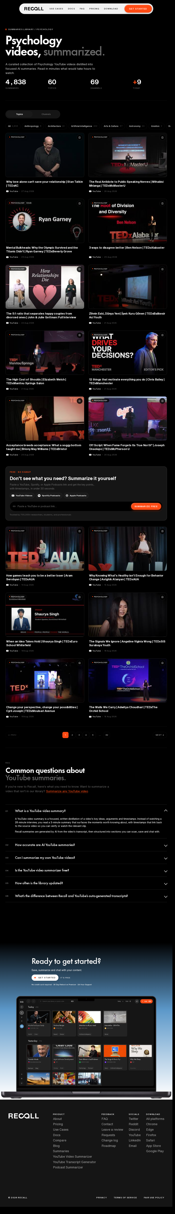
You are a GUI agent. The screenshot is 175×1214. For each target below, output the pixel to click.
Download (111, 9)
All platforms (155, 1118)
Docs (71, 9)
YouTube (135, 1134)
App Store (153, 1145)
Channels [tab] (46, 114)
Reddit (133, 1124)
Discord (134, 1129)
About (57, 1118)
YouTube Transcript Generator (74, 1161)
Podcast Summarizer (68, 1167)
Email (133, 1145)
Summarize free (146, 506)
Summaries (61, 1151)
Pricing (94, 9)
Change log (110, 1140)
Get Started (138, 9)
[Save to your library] (80, 137)
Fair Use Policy (154, 1198)
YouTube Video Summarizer (72, 1156)
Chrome (151, 1124)
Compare (59, 1140)
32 (106, 735)
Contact (107, 1124)
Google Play (155, 1151)
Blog (56, 1145)
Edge (150, 1129)
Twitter (133, 1118)
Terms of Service (125, 1198)
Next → (160, 735)
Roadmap (109, 1145)
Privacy (101, 1198)
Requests (108, 1134)
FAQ (82, 9)
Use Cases (56, 9)
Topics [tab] (19, 114)
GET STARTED (47, 977)
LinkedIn (135, 1140)
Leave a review (112, 1129)
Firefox (151, 1134)
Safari (150, 1140)
